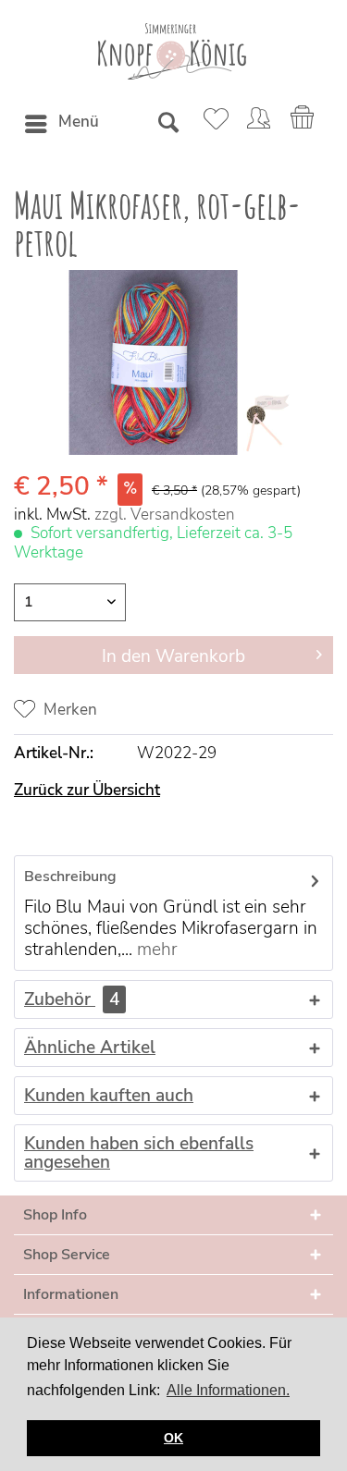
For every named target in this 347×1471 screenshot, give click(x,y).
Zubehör (71, 999)
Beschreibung (70, 876)
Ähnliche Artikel (89, 1048)
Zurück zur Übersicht (87, 790)
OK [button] (173, 1437)
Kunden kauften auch (108, 1096)
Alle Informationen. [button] (228, 1390)
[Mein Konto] (258, 123)
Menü (78, 121)
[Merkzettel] (212, 123)
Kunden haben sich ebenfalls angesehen (139, 1153)
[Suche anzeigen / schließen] (167, 123)
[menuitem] (61, 123)
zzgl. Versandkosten (164, 514)
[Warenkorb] (303, 123)
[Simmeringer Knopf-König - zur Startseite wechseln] (172, 51)
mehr (155, 950)
